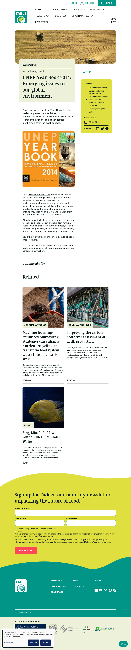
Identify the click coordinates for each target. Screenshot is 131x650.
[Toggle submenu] (43, 9)
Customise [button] (8, 643)
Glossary (56, 580)
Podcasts (78, 586)
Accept (45, 642)
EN (122, 644)
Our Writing (58, 586)
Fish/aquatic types (97, 109)
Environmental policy (98, 88)
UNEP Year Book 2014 (39, 194)
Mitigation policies (97, 102)
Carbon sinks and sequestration (96, 92)
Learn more (73, 542)
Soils (91, 112)
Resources (57, 592)
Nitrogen (93, 105)
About (76, 580)
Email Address (22, 508)
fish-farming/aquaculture (56, 248)
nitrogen (37, 248)
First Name (20, 519)
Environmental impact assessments (98, 98)
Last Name (71, 519)
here (34, 239)
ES (125, 644)
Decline (33, 642)
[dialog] (28, 638)
